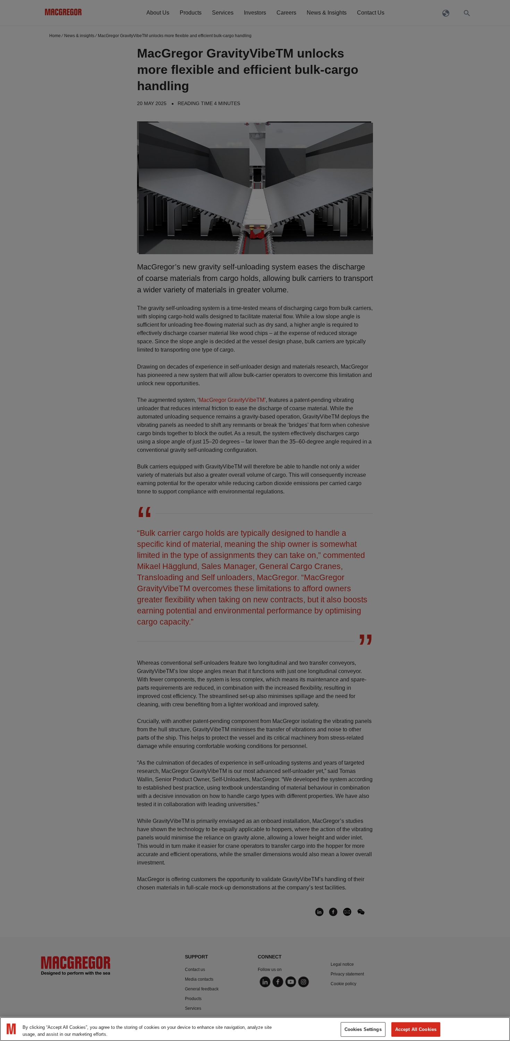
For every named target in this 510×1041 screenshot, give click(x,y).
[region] (255, 1029)
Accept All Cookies (415, 1029)
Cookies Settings (363, 1029)
